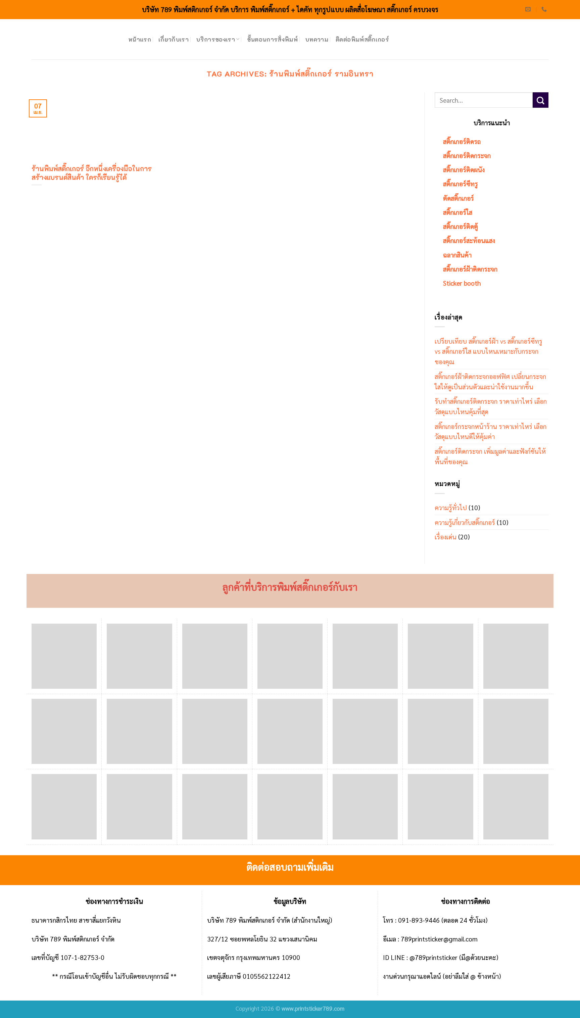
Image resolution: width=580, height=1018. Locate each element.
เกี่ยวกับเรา (173, 39)
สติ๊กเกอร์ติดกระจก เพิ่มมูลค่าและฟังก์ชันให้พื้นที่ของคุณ (490, 456)
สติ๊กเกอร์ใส (457, 212)
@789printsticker (433, 957)
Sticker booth (462, 283)
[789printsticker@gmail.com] (528, 9)
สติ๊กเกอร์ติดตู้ (460, 226)
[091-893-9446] (544, 9)
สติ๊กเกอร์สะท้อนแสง (469, 240)
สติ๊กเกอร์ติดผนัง (464, 169)
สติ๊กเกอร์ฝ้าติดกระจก (470, 268)
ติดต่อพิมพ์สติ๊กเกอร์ (362, 39)
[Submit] (540, 100)
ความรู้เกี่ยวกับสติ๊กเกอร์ (465, 522)
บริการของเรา (215, 39)
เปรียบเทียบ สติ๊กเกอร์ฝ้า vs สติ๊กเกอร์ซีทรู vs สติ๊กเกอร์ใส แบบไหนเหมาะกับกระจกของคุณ (488, 351)
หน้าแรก (139, 39)
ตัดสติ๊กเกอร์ (458, 198)
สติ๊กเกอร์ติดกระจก (467, 155)
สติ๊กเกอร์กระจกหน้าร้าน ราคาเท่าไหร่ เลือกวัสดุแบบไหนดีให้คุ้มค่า (490, 431)
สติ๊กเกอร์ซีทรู (460, 183)
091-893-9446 (419, 920)
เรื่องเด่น (445, 536)
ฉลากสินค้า (457, 254)
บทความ (316, 39)
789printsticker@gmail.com (439, 938)
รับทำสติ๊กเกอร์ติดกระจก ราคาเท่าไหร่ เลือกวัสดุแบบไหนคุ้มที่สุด (491, 406)
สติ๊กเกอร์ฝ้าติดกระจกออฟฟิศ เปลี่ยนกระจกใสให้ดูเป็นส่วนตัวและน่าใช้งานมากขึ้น (490, 381)
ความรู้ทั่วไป (451, 507)
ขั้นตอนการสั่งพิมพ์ (272, 39)
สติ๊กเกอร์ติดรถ (462, 141)
